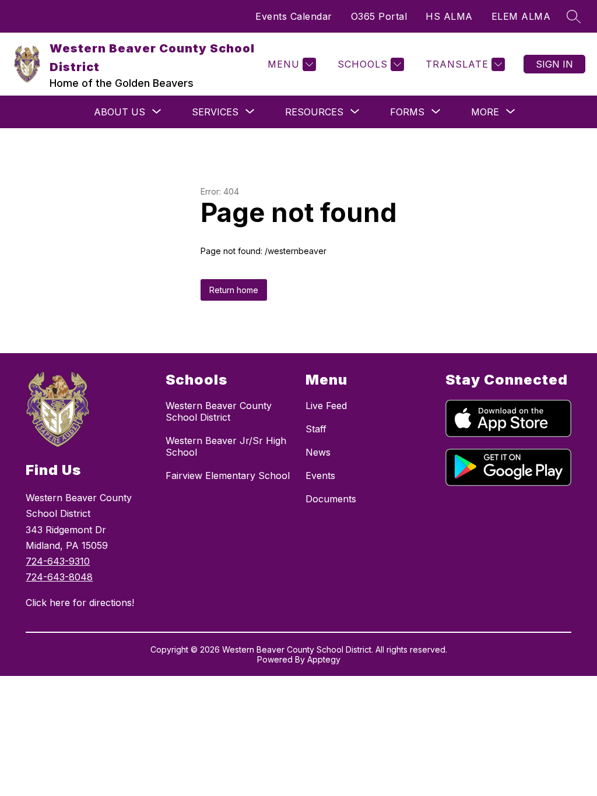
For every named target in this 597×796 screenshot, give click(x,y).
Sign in (554, 64)
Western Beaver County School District (219, 411)
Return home (233, 290)
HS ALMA (449, 16)
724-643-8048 (59, 577)
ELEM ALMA (521, 16)
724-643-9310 (58, 561)
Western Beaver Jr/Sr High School (226, 446)
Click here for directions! (80, 602)
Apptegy (323, 659)
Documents (330, 499)
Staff (315, 429)
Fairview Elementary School (228, 475)
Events (320, 475)
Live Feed (326, 405)
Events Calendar (293, 16)
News (318, 452)
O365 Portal (379, 16)
